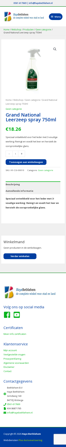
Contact (7, 371)
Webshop (18, 99)
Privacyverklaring (12, 358)
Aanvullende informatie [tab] (19, 190)
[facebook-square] (8, 314)
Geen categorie (32, 99)
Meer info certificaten (15, 334)
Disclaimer (9, 367)
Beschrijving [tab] (13, 184)
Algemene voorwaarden (16, 362)
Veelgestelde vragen (14, 354)
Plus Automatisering (30, 440)
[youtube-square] (17, 314)
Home (9, 99)
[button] (55, 49)
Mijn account (10, 350)
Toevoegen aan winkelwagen (26, 162)
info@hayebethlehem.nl (41, 3)
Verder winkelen (20, 256)
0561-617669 (20, 3)
